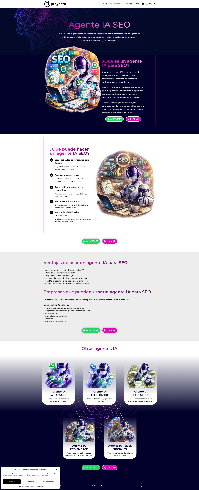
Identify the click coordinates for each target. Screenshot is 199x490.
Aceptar (12, 482)
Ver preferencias (49, 482)
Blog (137, 4)
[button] (57, 470)
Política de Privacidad (36, 486)
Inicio (104, 4)
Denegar (30, 482)
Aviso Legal (139, 486)
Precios (128, 4)
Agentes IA (115, 4)
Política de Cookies (23, 486)
